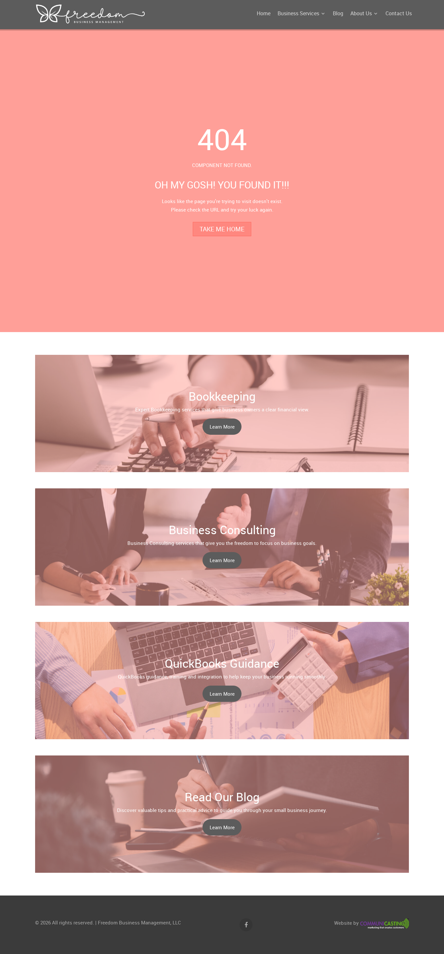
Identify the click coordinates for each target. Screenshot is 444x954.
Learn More (222, 426)
